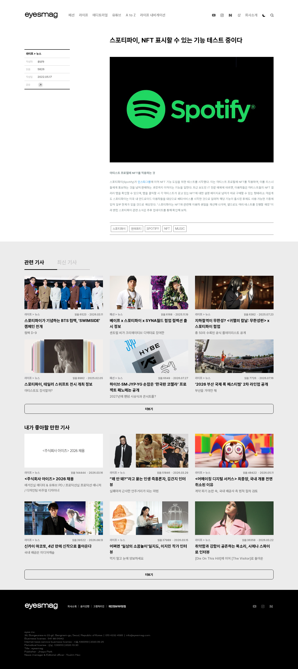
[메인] (41, 15)
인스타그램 (144, 182)
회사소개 (251, 15)
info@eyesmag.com (138, 635)
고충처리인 (98, 606)
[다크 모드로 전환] (264, 15)
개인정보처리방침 (117, 606)
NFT (167, 228)
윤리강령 (84, 606)
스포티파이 (119, 228)
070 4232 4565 (114, 635)
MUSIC (180, 228)
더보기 (149, 409)
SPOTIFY (153, 228)
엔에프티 (136, 228)
